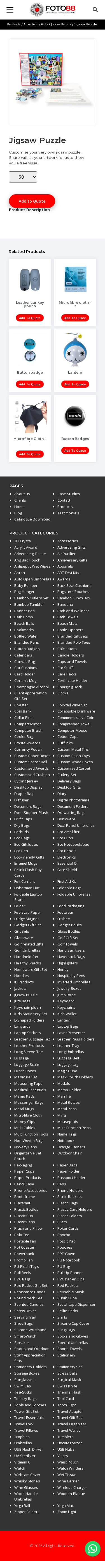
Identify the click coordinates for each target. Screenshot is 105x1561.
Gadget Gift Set (27, 924)
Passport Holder (71, 1177)
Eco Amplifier (68, 831)
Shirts (62, 1317)
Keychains (66, 1007)
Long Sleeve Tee (28, 1051)
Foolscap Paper (27, 912)
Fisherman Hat (26, 887)
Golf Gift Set (67, 937)
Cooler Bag (23, 736)
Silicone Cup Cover (73, 1323)
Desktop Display (28, 787)
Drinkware (66, 818)
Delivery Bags (69, 781)
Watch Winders (70, 1468)
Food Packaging (70, 905)
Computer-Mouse (72, 730)
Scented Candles (29, 1304)
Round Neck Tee (28, 1297)
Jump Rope (66, 994)
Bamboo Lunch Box (73, 597)
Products (14, 24)
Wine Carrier (68, 1481)
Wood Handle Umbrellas (26, 1496)
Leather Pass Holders (76, 1039)
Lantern (64, 1020)
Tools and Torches (30, 1404)
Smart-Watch (25, 1336)
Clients (20, 500)
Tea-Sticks (23, 1392)
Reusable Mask (70, 1291)
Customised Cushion (32, 774)
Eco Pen (21, 850)
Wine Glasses (26, 1487)
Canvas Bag (24, 661)
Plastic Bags (67, 1202)
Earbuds (21, 831)
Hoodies (21, 975)
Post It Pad (66, 1241)
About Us (22, 493)
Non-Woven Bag (28, 1140)
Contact (64, 500)
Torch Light (66, 1404)
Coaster (21, 704)
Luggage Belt (68, 1058)
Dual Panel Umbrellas (76, 825)
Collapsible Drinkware (76, 711)
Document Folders (73, 806)
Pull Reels (22, 1272)
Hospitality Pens (71, 975)
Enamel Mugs (25, 863)
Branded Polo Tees (73, 642)
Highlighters (67, 963)
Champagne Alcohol (31, 686)
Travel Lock (24, 1423)
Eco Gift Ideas (26, 844)
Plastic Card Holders (74, 1209)
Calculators (67, 648)
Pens (61, 1183)
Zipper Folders (26, 1511)
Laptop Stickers (27, 1032)
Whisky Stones (27, 1481)
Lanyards (22, 1026)
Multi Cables (24, 1127)
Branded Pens (26, 642)
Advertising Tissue (30, 553)
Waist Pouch (68, 1462)
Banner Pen (24, 610)
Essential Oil (67, 863)
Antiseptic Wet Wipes (32, 566)
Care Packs (67, 674)
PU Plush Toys (26, 1266)
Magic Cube (67, 1070)
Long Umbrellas (70, 1051)
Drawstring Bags (71, 812)
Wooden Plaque (71, 1493)
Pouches (65, 1247)
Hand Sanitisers (71, 950)
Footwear (65, 912)
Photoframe (24, 1196)
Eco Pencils (66, 850)
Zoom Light (66, 1511)
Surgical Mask (69, 1379)
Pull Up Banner (70, 1272)
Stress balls (67, 1373)
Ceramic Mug (25, 680)
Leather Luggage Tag (32, 1039)
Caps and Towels (72, 661)
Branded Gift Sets (72, 636)
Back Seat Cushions (74, 585)
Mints (62, 1115)
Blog (18, 513)
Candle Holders (70, 655)
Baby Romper (26, 585)
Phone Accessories (30, 1190)
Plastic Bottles (26, 1209)
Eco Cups (65, 837)
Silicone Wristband (30, 1329)
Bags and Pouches (73, 591)
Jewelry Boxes (69, 988)
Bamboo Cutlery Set (31, 597)
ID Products (24, 981)
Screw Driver (25, 1310)
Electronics (66, 857)
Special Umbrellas (72, 1342)
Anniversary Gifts (72, 560)
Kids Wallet (66, 1013)
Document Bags (27, 806)
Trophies (22, 1436)
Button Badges (26, 648)
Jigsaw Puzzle (61, 24)
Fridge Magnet (26, 918)
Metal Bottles (68, 1102)
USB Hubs (65, 1449)
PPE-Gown (66, 1253)
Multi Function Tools (31, 1134)
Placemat (22, 1202)
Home (19, 506)
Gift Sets (21, 931)
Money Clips (24, 1121)
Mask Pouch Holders (75, 1076)
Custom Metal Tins (73, 749)
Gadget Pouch (69, 924)
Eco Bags (22, 837)
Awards (64, 579)
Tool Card (65, 1398)
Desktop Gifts (69, 787)
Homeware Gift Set (30, 969)
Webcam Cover (27, 1474)
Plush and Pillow (28, 1228)
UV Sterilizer (24, 1455)
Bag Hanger (24, 591)
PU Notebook (68, 1260)
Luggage (21, 1058)
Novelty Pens (25, 1146)
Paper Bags (67, 1165)
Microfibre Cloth (28, 1115)
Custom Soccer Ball (30, 761)
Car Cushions (25, 667)
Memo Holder (69, 1089)
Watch (19, 1468)
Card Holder (24, 674)
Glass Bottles (68, 931)
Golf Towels (67, 944)
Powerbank (24, 1253)
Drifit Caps (23, 818)
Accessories (67, 540)
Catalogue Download (32, 519)
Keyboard (65, 1000)
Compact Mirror (27, 723)
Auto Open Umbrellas (32, 579)
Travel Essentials (29, 1417)
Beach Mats (67, 623)
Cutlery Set (66, 774)
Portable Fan (25, 1241)
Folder (19, 905)
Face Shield (67, 869)
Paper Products (27, 1177)
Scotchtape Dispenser (76, 1304)
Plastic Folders (69, 1215)
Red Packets (68, 1285)
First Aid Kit (66, 881)
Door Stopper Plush (31, 812)
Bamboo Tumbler (29, 604)
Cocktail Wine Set (72, 704)
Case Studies (68, 493)
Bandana (65, 604)
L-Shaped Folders (29, 1020)
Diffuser (21, 800)
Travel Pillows (26, 1430)
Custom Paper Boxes (32, 755)
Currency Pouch (27, 749)
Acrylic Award (25, 547)
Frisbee (63, 918)
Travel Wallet (68, 1430)
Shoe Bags (23, 1323)
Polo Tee (21, 1234)
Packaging (23, 1165)
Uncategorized (70, 1442)
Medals (63, 1083)
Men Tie (64, 1096)
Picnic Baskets (69, 1196)
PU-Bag (63, 1266)
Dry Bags (22, 825)
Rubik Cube (67, 1297)
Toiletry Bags (25, 1398)
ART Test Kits (68, 572)
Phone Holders (70, 1190)
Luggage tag (67, 1064)
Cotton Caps (67, 736)
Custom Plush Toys (73, 755)
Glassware (23, 937)
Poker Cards (68, 1228)
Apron (19, 572)
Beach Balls (24, 623)
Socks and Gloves (72, 1336)
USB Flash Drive (27, 1449)
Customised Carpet (73, 768)
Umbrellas (23, 1442)
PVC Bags (22, 1279)
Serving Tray (25, 1317)
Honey (63, 969)
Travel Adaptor (70, 1411)
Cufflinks (65, 742)
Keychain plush (27, 1007)
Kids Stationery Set (30, 1013)
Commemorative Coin (75, 717)
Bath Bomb (23, 616)
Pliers (62, 1221)
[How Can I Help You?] (93, 1549)
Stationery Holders (30, 1366)
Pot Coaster (24, 1247)
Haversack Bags (71, 956)
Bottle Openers (70, 629)
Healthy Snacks (27, 963)
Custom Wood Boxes (75, 761)
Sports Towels (69, 1348)
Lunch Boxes (25, 1070)
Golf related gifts (28, 944)
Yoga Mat (65, 1505)
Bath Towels (67, 616)
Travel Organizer (72, 1423)
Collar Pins (23, 717)
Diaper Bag (23, 793)
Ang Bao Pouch (27, 560)
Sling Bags (66, 1329)
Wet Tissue (66, 1474)
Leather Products (29, 1045)
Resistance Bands (29, 1291)
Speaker (21, 1342)
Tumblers (65, 1436)
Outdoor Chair (69, 1153)
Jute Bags (22, 1000)
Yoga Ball (22, 1505)
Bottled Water (26, 636)
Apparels (65, 566)
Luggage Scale (26, 1064)
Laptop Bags (68, 1026)
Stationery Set (69, 1366)
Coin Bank (23, 711)
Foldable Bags (69, 887)
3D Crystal (23, 540)
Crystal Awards (27, 742)
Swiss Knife (67, 1386)
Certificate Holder (72, 680)
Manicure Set (25, 1076)
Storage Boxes (26, 1373)
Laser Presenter (71, 1032)
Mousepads (67, 1121)
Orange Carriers (71, 1146)
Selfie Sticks (67, 1310)
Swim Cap (22, 1386)
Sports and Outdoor (31, 1348)
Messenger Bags (28, 1102)
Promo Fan (23, 1260)
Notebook (65, 1140)
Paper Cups (24, 1171)
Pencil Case (24, 1183)
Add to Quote (32, 201)
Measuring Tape (28, 1083)
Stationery (66, 1355)
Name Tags (67, 1134)
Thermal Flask (69, 1392)
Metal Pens (67, 1108)
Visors (62, 1455)
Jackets (20, 988)
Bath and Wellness (73, 610)
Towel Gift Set (26, 1411)
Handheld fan (26, 956)
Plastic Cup (23, 1215)
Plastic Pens (24, 1221)
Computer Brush (28, 730)
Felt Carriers (24, 881)
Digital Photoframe (73, 800)
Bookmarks (24, 629)
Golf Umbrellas (27, 950)
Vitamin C (22, 1462)
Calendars (23, 655)
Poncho (64, 1234)
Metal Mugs (24, 1108)
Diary (62, 793)
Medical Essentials (30, 1089)
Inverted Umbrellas (73, 981)
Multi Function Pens (74, 1127)
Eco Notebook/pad (73, 844)
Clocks (63, 693)
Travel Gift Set (69, 1417)
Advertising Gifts (36, 24)
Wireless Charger (72, 1487)
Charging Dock (69, 686)
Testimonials (68, 513)
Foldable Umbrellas (74, 894)
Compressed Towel (74, 723)
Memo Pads (24, 1096)
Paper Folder (68, 1171)
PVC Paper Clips (71, 1279)
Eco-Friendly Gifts (29, 857)
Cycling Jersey (26, 781)
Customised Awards (31, 768)
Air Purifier (66, 553)
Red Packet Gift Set (30, 1285)
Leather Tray (68, 1045)
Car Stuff (65, 667)
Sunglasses (24, 1379)
